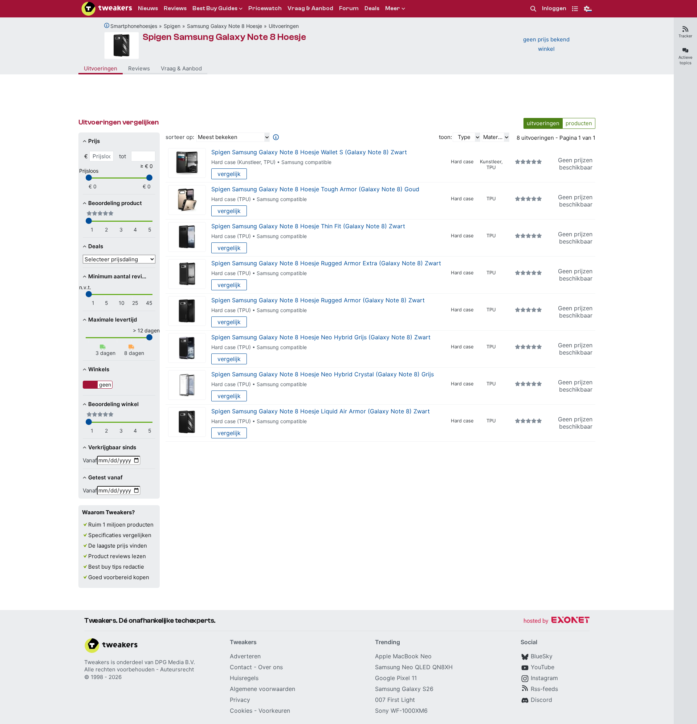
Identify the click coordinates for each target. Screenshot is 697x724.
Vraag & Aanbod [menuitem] (310, 8)
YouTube (542, 667)
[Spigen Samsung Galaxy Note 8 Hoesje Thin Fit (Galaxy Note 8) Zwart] (186, 237)
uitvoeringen (543, 123)
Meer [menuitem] (392, 8)
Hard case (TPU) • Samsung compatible (259, 199)
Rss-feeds (544, 688)
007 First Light (395, 699)
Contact (241, 667)
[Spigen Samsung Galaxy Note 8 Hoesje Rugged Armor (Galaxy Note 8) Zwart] (186, 311)
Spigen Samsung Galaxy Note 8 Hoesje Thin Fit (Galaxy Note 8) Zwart (308, 226)
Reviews (139, 68)
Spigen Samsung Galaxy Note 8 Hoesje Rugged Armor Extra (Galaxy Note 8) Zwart (326, 263)
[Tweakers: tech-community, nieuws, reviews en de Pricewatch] (106, 8)
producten (579, 123)
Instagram (544, 678)
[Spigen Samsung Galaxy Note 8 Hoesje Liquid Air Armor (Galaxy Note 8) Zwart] (186, 422)
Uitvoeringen (284, 26)
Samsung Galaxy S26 (404, 688)
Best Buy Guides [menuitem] (214, 8)
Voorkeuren (274, 710)
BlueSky (542, 656)
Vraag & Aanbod (181, 68)
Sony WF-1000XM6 (401, 710)
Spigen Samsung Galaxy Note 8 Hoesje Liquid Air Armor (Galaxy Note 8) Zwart (320, 411)
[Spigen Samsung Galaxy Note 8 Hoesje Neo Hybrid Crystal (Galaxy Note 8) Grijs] (186, 385)
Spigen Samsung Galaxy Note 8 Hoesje (224, 37)
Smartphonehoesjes (133, 26)
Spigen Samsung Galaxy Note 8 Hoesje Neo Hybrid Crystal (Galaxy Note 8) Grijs (322, 374)
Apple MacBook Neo (403, 656)
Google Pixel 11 (396, 678)
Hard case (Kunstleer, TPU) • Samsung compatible (271, 162)
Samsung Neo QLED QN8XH (414, 667)
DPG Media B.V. (175, 662)
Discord (541, 699)
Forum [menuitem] (349, 8)
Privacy (240, 699)
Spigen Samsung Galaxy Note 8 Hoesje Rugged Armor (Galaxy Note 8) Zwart (318, 300)
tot (122, 156)
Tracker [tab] (685, 35)
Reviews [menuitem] (175, 8)
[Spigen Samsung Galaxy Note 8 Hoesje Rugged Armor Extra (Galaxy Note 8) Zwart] (186, 274)
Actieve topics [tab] (685, 60)
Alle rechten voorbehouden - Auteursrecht (139, 669)
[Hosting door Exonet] (556, 621)
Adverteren (245, 656)
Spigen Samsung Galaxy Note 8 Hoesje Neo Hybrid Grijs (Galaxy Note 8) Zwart (321, 337)
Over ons (270, 667)
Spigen (172, 26)
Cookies (241, 710)
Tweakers (96, 662)
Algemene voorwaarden (262, 688)
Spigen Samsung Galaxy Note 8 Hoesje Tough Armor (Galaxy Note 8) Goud (315, 189)
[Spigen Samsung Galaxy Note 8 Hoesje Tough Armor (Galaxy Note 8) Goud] (186, 200)
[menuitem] (533, 8)
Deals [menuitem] (371, 8)
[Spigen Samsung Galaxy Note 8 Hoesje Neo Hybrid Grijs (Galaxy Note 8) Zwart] (186, 348)
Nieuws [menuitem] (148, 8)
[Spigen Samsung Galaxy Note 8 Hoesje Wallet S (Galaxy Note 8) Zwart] (186, 163)
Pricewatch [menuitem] (265, 8)
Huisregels (244, 678)
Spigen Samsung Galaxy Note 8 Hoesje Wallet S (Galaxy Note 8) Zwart (309, 152)
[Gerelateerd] (106, 25)
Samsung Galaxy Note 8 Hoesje (224, 26)
